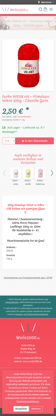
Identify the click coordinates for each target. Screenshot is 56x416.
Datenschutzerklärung (28, 401)
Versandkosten (24, 117)
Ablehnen (36, 408)
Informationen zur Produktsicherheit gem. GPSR (28, 277)
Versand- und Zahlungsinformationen (31, 314)
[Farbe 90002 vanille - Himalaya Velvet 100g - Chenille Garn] (28, 173)
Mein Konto (46, 2)
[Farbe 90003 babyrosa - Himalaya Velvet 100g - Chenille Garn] (40, 173)
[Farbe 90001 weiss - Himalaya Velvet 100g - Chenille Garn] (16, 173)
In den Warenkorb (35, 141)
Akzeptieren (21, 408)
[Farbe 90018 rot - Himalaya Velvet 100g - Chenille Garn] (28, 65)
